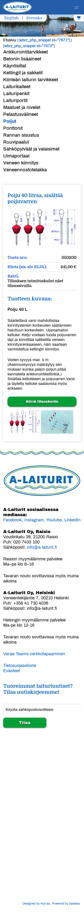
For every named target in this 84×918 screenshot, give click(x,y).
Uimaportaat (16, 156)
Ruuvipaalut (16, 142)
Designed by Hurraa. (37, 903)
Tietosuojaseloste (19, 665)
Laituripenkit (16, 93)
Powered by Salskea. (66, 903)
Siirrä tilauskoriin (42, 401)
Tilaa (25, 722)
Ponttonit (13, 128)
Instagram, (34, 519)
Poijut (9, 121)
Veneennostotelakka (25, 169)
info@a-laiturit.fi (42, 547)
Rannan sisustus (21, 135)
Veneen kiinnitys (20, 163)
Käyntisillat (14, 65)
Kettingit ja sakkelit (23, 72)
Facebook (12, 519)
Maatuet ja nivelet (21, 107)
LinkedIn (72, 519)
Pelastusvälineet (20, 114)
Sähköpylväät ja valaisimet (31, 149)
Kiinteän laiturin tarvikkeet (30, 79)
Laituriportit (15, 100)
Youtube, (55, 519)
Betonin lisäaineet (22, 59)
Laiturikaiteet (16, 86)
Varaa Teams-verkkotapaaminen (34, 653)
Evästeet (11, 670)
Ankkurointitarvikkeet (25, 52)
